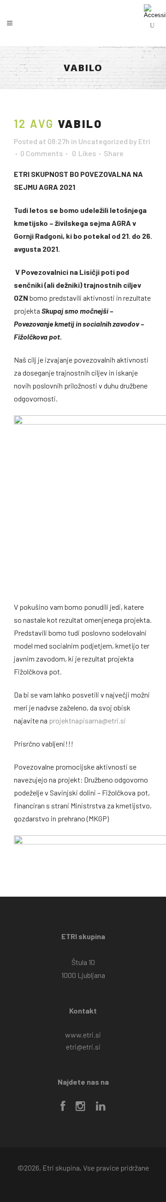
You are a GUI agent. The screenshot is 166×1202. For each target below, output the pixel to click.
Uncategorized (103, 141)
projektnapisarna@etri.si (87, 720)
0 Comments (41, 153)
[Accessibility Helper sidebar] (155, 11)
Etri (144, 141)
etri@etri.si (83, 1046)
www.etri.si (83, 1034)
